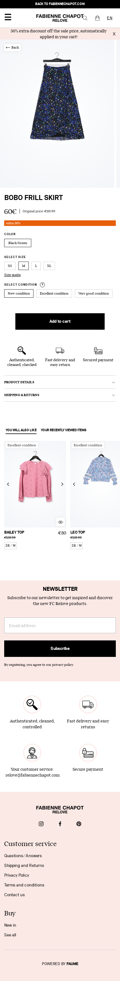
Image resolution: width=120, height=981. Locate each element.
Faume (72, 963)
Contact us (14, 894)
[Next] (62, 484)
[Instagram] (41, 824)
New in (10, 925)
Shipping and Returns (24, 865)
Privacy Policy (16, 875)
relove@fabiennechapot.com (33, 775)
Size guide (12, 275)
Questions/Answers (23, 855)
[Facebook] (60, 824)
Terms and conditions (24, 885)
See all (10, 934)
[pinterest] (79, 824)
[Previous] (8, 484)
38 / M (10, 546)
